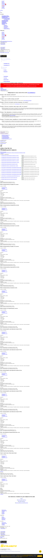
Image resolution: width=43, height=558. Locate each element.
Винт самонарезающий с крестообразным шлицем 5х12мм (12, 169)
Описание (3, 188)
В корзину (1, 471)
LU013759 (2, 169)
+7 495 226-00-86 (2, 47)
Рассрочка (4, 4)
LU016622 (2, 177)
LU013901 (2, 172)
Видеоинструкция (4, 209)
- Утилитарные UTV (7, 19)
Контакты (3, 3)
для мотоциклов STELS (5, 136)
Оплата (3, 7)
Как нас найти (2, 52)
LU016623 (2, 179)
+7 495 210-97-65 (2, 44)
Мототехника (4, 522)
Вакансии (3, 39)
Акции (1, 537)
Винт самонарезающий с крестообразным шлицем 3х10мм (12, 174)
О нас (3, 1)
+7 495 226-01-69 (2, 42)
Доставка (3, 6)
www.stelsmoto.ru (31, 92)
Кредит (3, 513)
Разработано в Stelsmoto (3, 543)
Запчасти (3, 511)
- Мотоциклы (6, 25)
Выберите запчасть (3, 143)
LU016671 (2, 160)
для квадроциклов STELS (5, 137)
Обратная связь (7, 52)
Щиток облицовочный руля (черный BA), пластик (11, 157)
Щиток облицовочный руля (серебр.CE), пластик (11, 155)
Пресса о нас (4, 518)
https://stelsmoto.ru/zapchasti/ (27, 100)
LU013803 (2, 170)
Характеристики (4, 187)
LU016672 (2, 162)
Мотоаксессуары (4, 510)
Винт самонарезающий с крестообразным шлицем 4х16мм (12, 172)
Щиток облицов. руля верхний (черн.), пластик (11, 165)
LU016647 (2, 174)
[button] (40, 551)
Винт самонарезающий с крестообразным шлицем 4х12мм (12, 170)
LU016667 (2, 155)
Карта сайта (3, 519)
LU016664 (2, 165)
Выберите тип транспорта (4, 133)
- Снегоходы (5, 27)
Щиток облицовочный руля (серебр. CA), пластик (11, 160)
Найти (1, 144)
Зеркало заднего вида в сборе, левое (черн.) (10, 179)
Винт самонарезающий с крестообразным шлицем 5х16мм (12, 167)
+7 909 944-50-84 (2, 48)
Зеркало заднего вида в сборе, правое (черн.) (10, 177)
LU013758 (2, 167)
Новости (3, 2)
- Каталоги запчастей (7, 28)
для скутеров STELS (5, 135)
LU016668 (2, 157)
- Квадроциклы (6, 26)
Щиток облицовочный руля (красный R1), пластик (11, 162)
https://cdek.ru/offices (12, 115)
